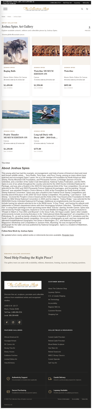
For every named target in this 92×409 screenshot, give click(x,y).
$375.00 (37, 148)
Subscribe (86, 2)
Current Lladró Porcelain (56, 337)
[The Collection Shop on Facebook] (6, 322)
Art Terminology (53, 299)
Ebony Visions (9, 352)
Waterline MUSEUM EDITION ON (43, 72)
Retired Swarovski (54, 352)
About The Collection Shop (57, 288)
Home (3, 16)
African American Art (11, 337)
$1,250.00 (8, 148)
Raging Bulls (10, 70)
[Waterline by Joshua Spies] (76, 51)
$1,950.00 (38, 85)
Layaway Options (54, 292)
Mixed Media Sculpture (56, 344)
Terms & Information (63, 399)
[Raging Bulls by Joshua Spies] (16, 51)
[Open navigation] (5, 8)
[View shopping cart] (87, 8)
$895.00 (67, 85)
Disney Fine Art (9, 348)
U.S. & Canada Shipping (56, 296)
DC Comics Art (9, 344)
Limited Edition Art (10, 359)
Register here (68, 235)
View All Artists (9, 363)
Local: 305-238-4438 (11, 315)
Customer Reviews (54, 311)
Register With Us (54, 307)
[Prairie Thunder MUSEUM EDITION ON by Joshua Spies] (16, 114)
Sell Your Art (67, 2)
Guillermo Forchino (10, 355)
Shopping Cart (53, 314)
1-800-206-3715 (55, 2)
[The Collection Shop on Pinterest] (19, 322)
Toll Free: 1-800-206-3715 (13, 312)
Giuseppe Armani (10, 341)
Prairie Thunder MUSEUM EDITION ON (15, 136)
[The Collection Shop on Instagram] (13, 322)
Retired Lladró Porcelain (56, 341)
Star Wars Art (53, 348)
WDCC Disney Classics (56, 355)
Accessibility (52, 303)
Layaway (77, 2)
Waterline (68, 70)
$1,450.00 (8, 85)
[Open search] (82, 9)
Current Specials (54, 359)
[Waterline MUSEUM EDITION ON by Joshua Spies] (46, 51)
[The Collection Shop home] (44, 9)
